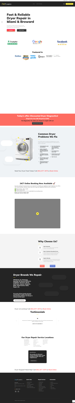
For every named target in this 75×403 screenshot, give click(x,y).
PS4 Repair (40, 384)
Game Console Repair (42, 386)
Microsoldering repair (30, 386)
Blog (51, 386)
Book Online (54, 171)
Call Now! (11, 30)
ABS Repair (40, 389)
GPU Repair (28, 383)
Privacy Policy (52, 387)
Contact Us (52, 385)
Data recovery (29, 385)
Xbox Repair (40, 383)
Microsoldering (41, 388)
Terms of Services (53, 388)
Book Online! (21, 30)
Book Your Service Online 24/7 (37, 123)
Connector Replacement (42, 387)
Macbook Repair (29, 382)
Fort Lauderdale (26, 339)
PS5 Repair (40, 385)
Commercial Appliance (30, 384)
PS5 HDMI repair (41, 382)
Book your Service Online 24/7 (22, 192)
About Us (52, 382)
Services (52, 384)
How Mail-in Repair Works (54, 383)
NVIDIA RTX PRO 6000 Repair (31, 387)
